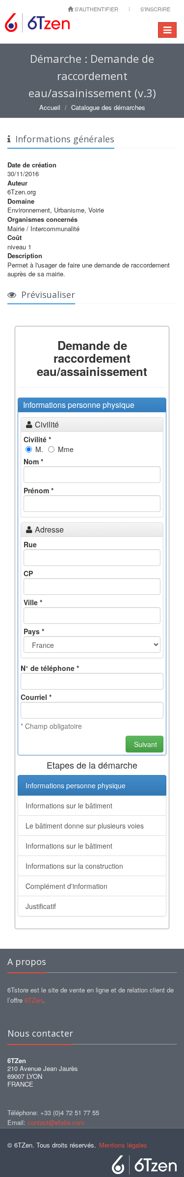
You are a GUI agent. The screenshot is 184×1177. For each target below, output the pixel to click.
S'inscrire (155, 9)
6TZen (34, 1000)
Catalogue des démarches (108, 107)
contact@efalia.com (55, 1122)
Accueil (49, 107)
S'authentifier (95, 9)
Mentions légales (123, 1145)
